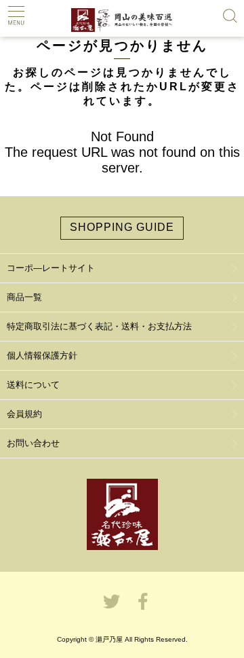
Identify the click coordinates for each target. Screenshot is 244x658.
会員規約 (24, 414)
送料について (33, 385)
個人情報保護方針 (42, 355)
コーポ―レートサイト (51, 268)
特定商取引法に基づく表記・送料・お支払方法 (99, 326)
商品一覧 (24, 297)
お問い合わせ (33, 443)
